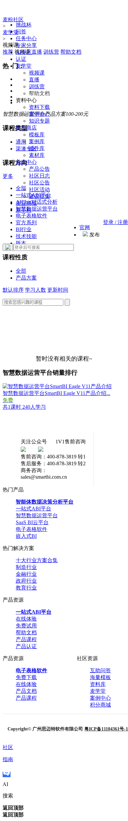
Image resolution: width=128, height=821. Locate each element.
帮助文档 (26, 632)
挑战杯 (24, 24)
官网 (84, 227)
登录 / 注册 (115, 222)
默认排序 (13, 290)
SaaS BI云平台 (32, 522)
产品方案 (26, 278)
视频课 (37, 73)
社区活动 (39, 189)
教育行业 (26, 587)
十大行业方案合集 (37, 560)
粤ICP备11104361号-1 (106, 729)
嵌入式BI (26, 536)
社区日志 (39, 176)
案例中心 (39, 114)
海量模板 (100, 677)
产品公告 (39, 169)
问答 (21, 31)
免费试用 (26, 625)
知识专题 (39, 121)
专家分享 (26, 45)
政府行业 (26, 581)
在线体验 (26, 619)
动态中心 (26, 162)
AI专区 (24, 52)
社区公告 (39, 182)
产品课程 (26, 639)
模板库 (37, 134)
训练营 (37, 86)
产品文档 (26, 691)
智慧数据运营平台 (37, 515)
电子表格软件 (31, 529)
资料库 (98, 684)
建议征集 (39, 196)
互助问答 (100, 670)
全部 (21, 271)
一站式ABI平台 (33, 508)
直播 (34, 79)
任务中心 (26, 38)
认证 (21, 59)
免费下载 (26, 677)
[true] (8, 247)
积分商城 (100, 705)
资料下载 (39, 107)
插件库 (37, 148)
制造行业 (26, 567)
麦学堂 (24, 66)
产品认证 (26, 646)
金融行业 (26, 574)
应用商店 (26, 127)
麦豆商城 (26, 203)
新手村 (24, 210)
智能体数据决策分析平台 (45, 502)
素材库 (37, 155)
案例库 (37, 141)
